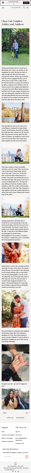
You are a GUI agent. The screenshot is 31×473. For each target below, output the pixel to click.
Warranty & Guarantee (7, 441)
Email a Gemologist (20, 417)
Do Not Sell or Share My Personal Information (13, 468)
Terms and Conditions (12, 466)
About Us (17, 431)
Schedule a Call (19, 443)
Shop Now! (26, 2)
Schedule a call (10, 417)
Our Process (18, 435)
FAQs (3, 431)
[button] (3, 7)
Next (27, 412)
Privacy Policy (20, 466)
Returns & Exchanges (7, 438)
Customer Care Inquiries (8, 435)
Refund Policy (25, 468)
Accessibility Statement (9, 469)
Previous (5, 412)
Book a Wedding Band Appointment (21, 439)
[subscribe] (26, 457)
